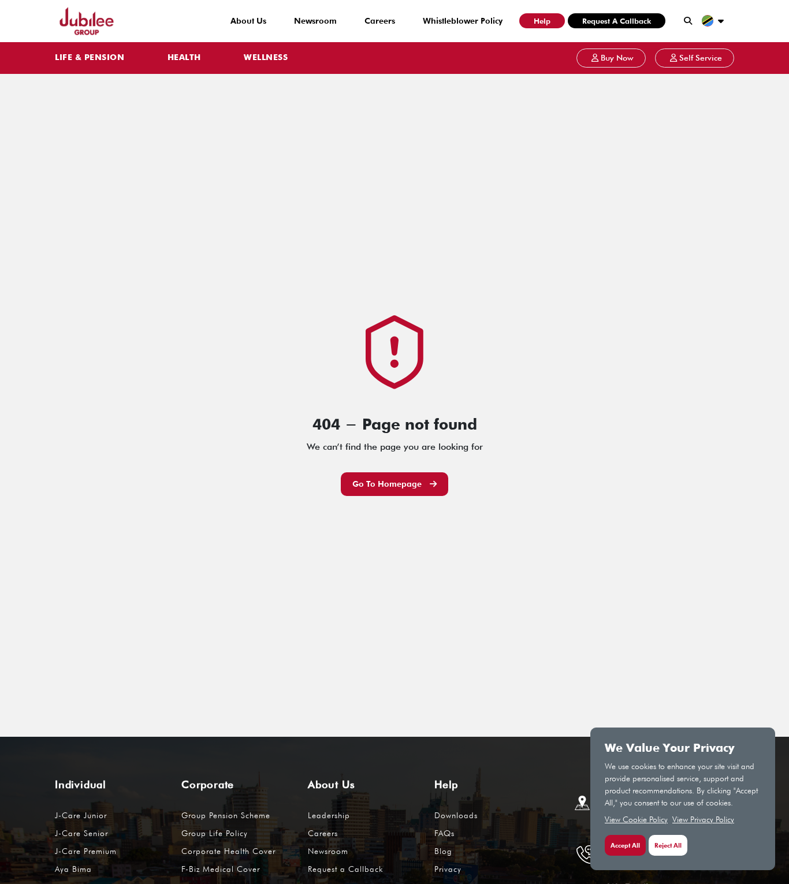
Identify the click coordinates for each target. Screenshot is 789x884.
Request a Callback (616, 20)
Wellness (266, 58)
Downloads (456, 815)
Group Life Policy (214, 833)
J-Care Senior (81, 833)
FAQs (444, 833)
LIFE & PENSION (89, 58)
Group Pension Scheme (225, 815)
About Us (248, 20)
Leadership (329, 815)
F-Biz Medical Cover (220, 869)
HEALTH (184, 58)
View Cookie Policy (636, 819)
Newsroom (315, 20)
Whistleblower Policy (463, 20)
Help (542, 20)
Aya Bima (73, 869)
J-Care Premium (86, 851)
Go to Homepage (388, 483)
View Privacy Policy (703, 819)
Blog (443, 851)
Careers (379, 20)
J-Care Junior (81, 815)
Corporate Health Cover (228, 851)
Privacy (448, 869)
